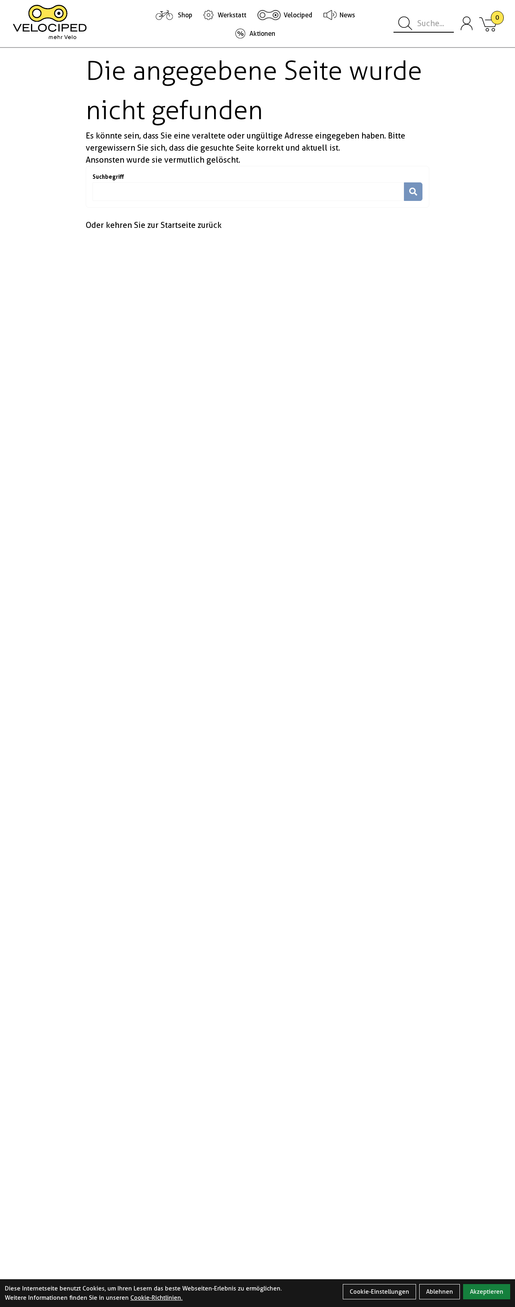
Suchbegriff (108, 176)
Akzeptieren (486, 1291)
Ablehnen (439, 1291)
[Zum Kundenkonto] (466, 23)
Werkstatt (232, 15)
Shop (185, 15)
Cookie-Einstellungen (379, 1291)
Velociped (298, 15)
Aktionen (262, 33)
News (347, 15)
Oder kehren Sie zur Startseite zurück (154, 225)
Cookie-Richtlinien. (156, 1297)
